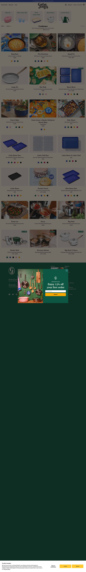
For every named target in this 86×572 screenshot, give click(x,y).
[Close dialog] (67, 270)
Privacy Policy (7, 569)
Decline (77, 566)
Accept (65, 566)
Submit (55, 294)
